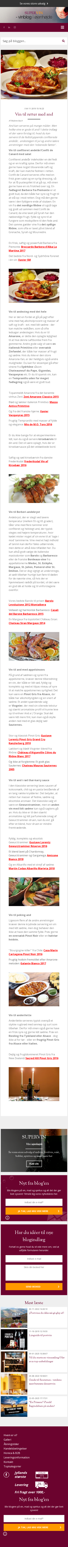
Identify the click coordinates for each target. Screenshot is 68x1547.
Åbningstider (11, 1444)
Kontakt (8, 1462)
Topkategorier (12, 1466)
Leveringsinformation (17, 1457)
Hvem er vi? (10, 1435)
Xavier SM (24, 260)
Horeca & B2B (12, 1453)
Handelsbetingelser (15, 1448)
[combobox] (34, 41)
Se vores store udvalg (33, 3)
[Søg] (63, 41)
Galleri (7, 1439)
